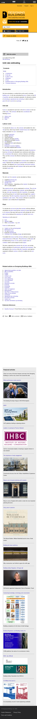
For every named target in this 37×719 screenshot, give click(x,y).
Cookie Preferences (6, 712)
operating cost (19, 214)
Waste (6, 184)
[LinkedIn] (25, 40)
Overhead (7, 234)
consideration (26, 111)
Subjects (9, 31)
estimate (12, 155)
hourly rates (10, 168)
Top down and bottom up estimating (13, 300)
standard (21, 129)
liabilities (17, 146)
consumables (11, 222)
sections (15, 251)
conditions (5, 242)
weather (25, 240)
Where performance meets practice (12, 380)
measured (13, 192)
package (19, 101)
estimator (14, 111)
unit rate (11, 188)
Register (26, 5)
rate (4, 129)
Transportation (8, 181)
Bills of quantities (9, 271)
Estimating (7, 286)
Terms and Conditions (6, 715)
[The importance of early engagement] (15, 470)
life (15, 232)
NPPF (4, 405)
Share (6, 316)
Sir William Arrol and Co (9, 680)
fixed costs (30, 214)
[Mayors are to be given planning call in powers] (15, 498)
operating (12, 232)
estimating (6, 99)
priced (12, 101)
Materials (7, 117)
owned (14, 210)
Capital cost (7, 228)
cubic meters (12, 197)
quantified (5, 197)
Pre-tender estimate (9, 297)
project (24, 242)
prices (24, 95)
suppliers (33, 194)
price (5, 109)
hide (5, 71)
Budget (6, 273)
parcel (4, 101)
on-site (16, 240)
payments (11, 134)
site (30, 240)
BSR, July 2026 (7, 656)
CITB (6, 144)
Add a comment (15, 316)
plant (18, 208)
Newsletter (19, 5)
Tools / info (21, 31)
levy (8, 144)
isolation (28, 109)
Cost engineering (9, 279)
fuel (19, 222)
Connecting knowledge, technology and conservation (16, 593)
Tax (5, 231)
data (12, 162)
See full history (6, 59)
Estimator (7, 287)
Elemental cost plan (9, 283)
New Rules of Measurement (11, 291)
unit (33, 251)
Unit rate (5, 105)
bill (23, 109)
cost (15, 128)
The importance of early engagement (12, 455)
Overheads (7, 294)
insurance (12, 146)
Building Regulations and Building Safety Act (14, 630)
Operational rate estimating (11, 296)
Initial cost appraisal (10, 289)
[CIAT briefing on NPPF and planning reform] (15, 420)
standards (20, 166)
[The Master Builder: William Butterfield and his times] (15, 535)
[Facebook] (21, 40)
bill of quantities (24, 192)
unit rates (25, 245)
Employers (7, 146)
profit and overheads (28, 247)
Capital (6, 274)
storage (19, 234)
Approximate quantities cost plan (13, 270)
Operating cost (6, 217)
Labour (6, 116)
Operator (7, 221)
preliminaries (17, 247)
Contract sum (8, 276)
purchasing (11, 179)
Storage (6, 182)
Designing (18, 266)
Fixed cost (5, 225)
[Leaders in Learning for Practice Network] (15, 445)
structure (14, 249)
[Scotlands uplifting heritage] (15, 698)
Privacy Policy (17, 712)
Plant (6, 119)
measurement (23, 196)
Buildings (25, 266)
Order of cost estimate (10, 293)
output (4, 162)
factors (9, 113)
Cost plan (7, 281)
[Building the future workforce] (15, 560)
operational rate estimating (17, 99)
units (8, 192)
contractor (22, 210)
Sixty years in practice (9, 507)
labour (12, 128)
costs (8, 95)
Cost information (9, 280)
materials (14, 177)
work (8, 101)
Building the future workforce (10, 545)
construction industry (29, 164)
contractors (10, 190)
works (7, 111)
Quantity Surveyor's (9, 309)
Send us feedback (27, 316)
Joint (15, 164)
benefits (17, 138)
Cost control (8, 277)
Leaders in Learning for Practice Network (13, 428)
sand (15, 194)
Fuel (6, 220)
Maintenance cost (9, 229)
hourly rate (26, 129)
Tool (6, 141)
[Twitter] (23, 40)
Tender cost (7, 299)
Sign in (32, 5)
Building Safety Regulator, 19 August (12, 568)
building (4, 95)
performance (9, 238)
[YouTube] (27, 40)
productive (32, 150)
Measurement (8, 290)
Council (18, 164)
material (25, 184)
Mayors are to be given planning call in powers (15, 480)
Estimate (7, 284)
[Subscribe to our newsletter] (15, 23)
